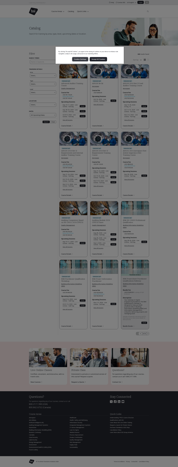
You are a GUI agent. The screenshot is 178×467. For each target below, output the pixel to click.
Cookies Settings (80, 59)
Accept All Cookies (98, 59)
